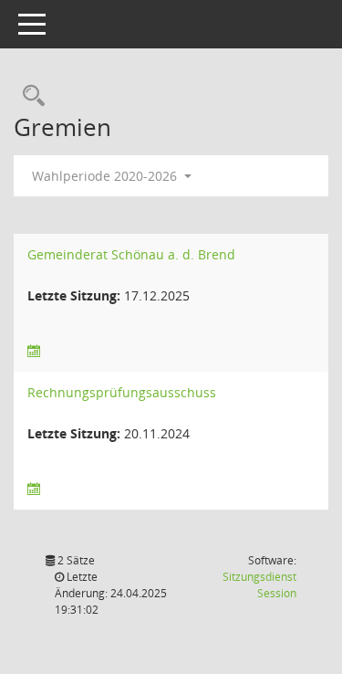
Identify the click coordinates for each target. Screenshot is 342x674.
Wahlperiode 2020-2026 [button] (106, 175)
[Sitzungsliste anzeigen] (33, 351)
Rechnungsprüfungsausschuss (121, 392)
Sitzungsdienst (259, 585)
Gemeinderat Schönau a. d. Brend (131, 254)
